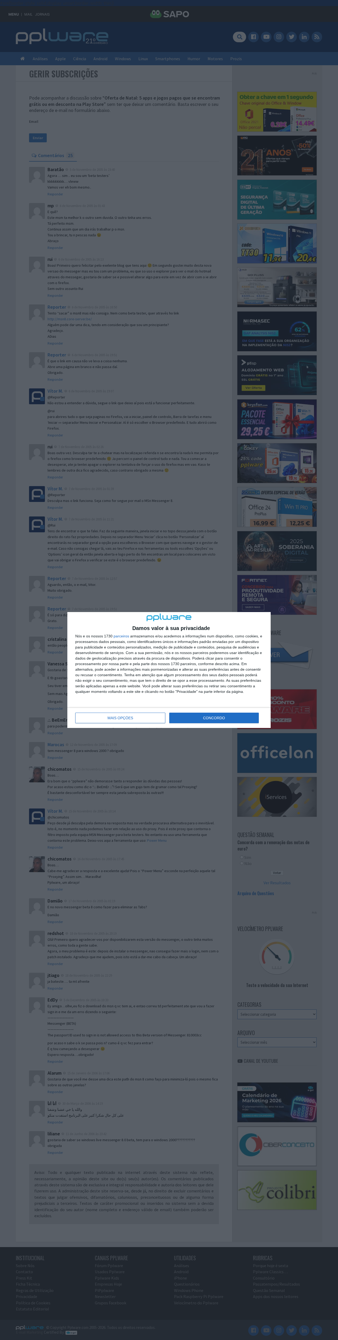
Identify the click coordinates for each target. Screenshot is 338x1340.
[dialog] (169, 670)
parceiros (121, 636)
